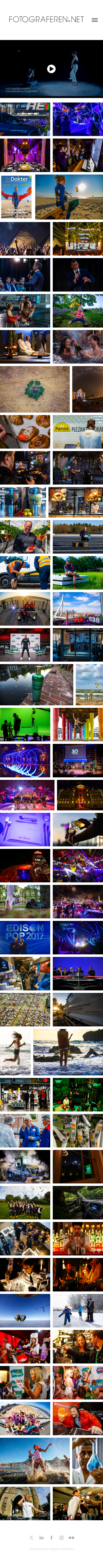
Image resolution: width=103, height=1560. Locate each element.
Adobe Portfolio (61, 1549)
